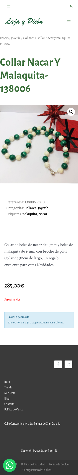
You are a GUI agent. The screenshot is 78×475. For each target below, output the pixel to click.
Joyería (16, 38)
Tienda (8, 387)
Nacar (43, 214)
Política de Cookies (59, 464)
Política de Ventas (14, 409)
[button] (71, 112)
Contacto (9, 404)
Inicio (4, 38)
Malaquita (29, 214)
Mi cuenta (9, 393)
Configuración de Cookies (37, 470)
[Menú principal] (69, 22)
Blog (7, 398)
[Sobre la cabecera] (8, 6)
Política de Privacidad (33, 464)
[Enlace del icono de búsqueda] (72, 6)
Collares (28, 38)
